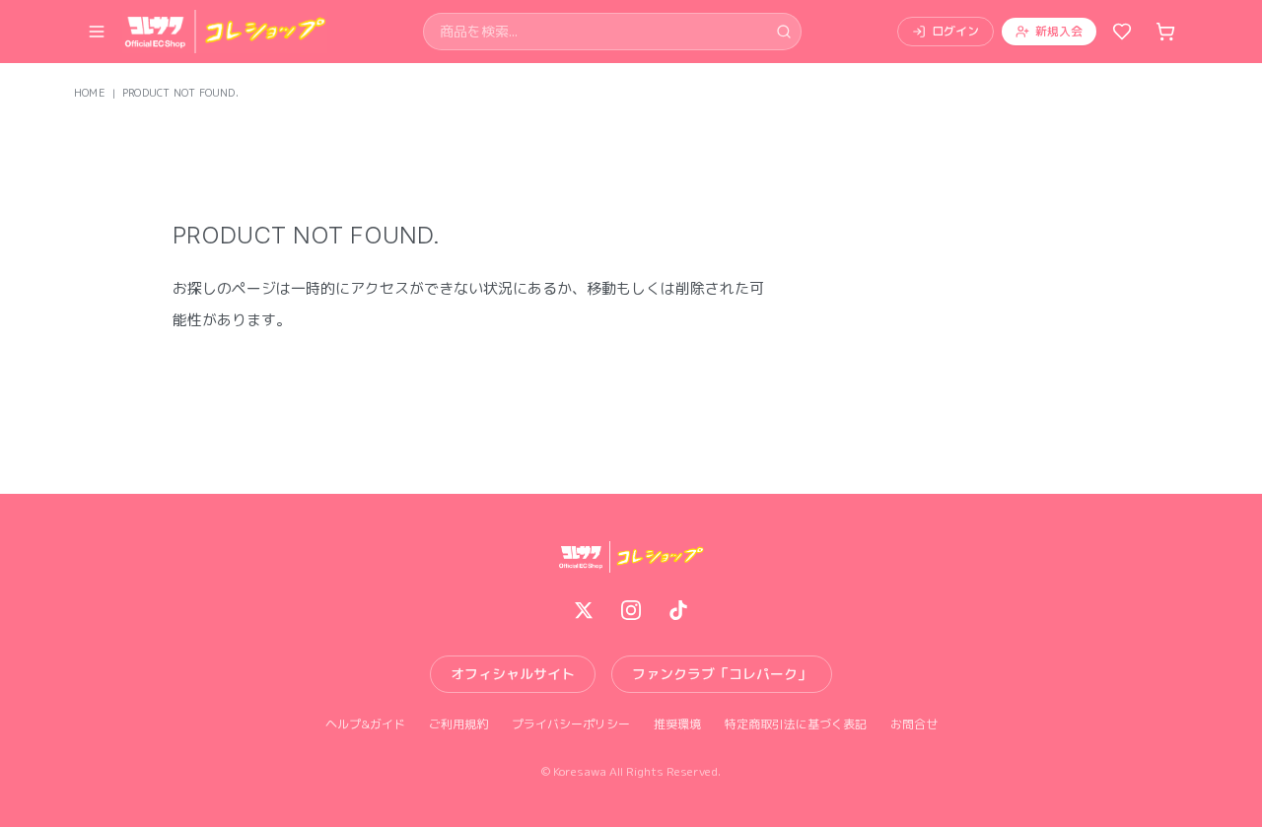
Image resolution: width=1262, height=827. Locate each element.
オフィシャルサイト (513, 673)
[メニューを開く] (96, 31)
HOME (89, 93)
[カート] (1165, 31)
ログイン (955, 31)
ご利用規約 (458, 724)
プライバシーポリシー (571, 724)
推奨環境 (677, 724)
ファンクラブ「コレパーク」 (721, 673)
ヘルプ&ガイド (365, 724)
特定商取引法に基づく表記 (796, 724)
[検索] (784, 31)
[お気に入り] (1122, 31)
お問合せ (914, 724)
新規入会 (1059, 31)
